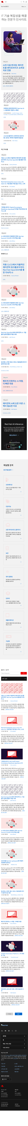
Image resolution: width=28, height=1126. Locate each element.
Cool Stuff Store (18, 1095)
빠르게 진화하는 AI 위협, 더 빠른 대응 (11, 921)
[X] (12, 1031)
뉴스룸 (16, 1063)
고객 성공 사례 (4, 1069)
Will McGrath (20, 114)
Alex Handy (14, 140)
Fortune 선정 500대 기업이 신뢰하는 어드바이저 (16, 1055)
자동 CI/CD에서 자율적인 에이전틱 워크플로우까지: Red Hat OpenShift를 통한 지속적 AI (12, 697)
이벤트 (2, 1091)
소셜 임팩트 (17, 1069)
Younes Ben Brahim (12, 114)
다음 (18, 1014)
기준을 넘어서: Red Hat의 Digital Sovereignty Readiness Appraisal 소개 (12, 762)
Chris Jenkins (12, 213)
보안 (12, 390)
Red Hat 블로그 (5, 6)
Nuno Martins (14, 387)
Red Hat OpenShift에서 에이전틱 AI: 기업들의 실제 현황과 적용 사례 (12, 797)
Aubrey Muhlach (13, 164)
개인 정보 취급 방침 (4, 1104)
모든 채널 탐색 (7, 470)
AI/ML (4, 86)
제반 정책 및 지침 (4, 1106)
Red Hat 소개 (3, 1089)
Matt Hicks (14, 73)
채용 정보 (16, 1071)
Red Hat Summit (4, 1096)
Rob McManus (13, 366)
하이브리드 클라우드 (9, 86)
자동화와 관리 (6, 249)
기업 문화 (3, 1066)
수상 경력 (15, 1058)
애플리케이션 (10, 620)
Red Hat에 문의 (4, 1093)
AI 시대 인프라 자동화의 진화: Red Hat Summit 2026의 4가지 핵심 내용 (11, 831)
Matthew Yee (14, 864)
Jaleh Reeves (12, 337)
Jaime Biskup (12, 241)
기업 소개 (3, 1063)
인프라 (8, 598)
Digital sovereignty (5, 228)
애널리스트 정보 (4, 1071)
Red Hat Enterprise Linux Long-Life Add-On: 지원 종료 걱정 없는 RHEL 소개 (12, 728)
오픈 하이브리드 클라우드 (13, 530)
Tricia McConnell (14, 957)
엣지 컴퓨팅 (9, 577)
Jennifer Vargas (15, 113)
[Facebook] (9, 1031)
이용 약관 (16, 1104)
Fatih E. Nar (19, 366)
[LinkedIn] (2, 1031)
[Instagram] (16, 1031)
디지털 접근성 (17, 1106)
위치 (15, 1091)
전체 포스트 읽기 (10, 709)
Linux (2, 198)
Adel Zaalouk (14, 409)
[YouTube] (5, 1031)
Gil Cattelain (12, 186)
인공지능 (8, 506)
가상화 (8, 641)
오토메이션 (9, 485)
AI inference (3, 370)
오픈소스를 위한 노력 (19, 1066)
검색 (23, 673)
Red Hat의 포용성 (4, 1095)
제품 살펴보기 (13, 435)
